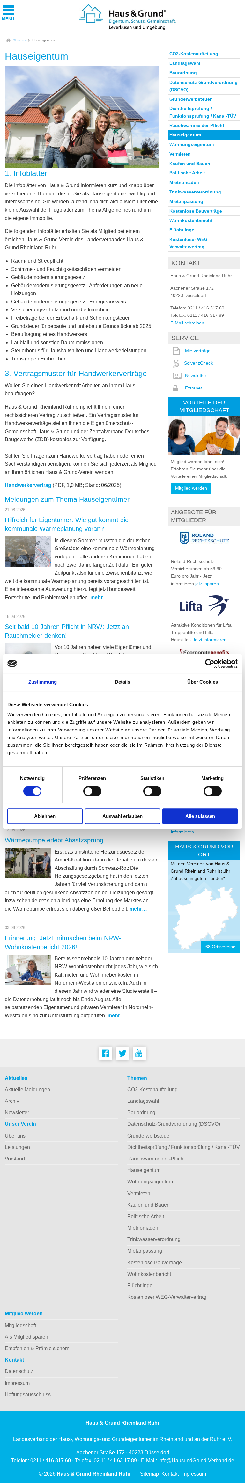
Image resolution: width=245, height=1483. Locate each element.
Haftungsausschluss (28, 1394)
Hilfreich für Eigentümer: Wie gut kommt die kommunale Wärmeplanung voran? (67, 524)
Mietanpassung (186, 201)
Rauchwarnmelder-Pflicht (196, 125)
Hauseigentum (43, 40)
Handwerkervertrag (28, 485)
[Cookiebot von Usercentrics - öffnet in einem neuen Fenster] (210, 663)
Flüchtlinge (181, 229)
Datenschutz (19, 1371)
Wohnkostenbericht (190, 220)
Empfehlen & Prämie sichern (37, 1348)
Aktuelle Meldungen (27, 1089)
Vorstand (15, 1158)
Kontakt (14, 1360)
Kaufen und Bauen (189, 163)
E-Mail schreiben (187, 322)
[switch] (92, 791)
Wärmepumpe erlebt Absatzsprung (54, 840)
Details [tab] (122, 682)
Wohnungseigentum (191, 144)
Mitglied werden (191, 488)
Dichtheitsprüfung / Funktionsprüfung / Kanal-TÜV (202, 112)
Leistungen (17, 1147)
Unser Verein (20, 1124)
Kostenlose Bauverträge (195, 211)
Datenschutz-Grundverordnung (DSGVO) (203, 86)
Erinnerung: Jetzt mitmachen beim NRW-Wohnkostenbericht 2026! (63, 942)
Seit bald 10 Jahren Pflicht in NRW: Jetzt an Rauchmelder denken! (67, 631)
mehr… (99, 597)
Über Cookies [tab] (202, 682)
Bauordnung (183, 72)
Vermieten (180, 153)
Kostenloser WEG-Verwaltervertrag (189, 243)
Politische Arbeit (187, 172)
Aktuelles (16, 1078)
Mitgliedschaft (20, 1325)
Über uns (15, 1135)
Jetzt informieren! (210, 639)
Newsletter (195, 375)
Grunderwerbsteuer (190, 99)
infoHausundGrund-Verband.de (196, 1460)
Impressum (17, 1383)
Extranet (193, 387)
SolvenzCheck (198, 363)
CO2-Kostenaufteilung (193, 53)
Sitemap (149, 1474)
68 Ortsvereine (220, 946)
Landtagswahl (184, 63)
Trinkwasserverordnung (195, 191)
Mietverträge (198, 350)
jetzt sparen (207, 583)
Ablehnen (45, 816)
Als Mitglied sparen (26, 1337)
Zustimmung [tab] (42, 682)
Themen (20, 40)
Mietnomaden (184, 182)
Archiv (12, 1101)
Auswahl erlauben (122, 816)
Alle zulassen (200, 816)
